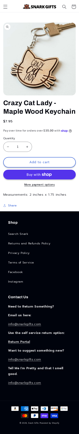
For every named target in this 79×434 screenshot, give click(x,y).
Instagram (15, 281)
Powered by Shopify (49, 423)
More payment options (39, 185)
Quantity (9, 138)
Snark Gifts (33, 423)
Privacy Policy (19, 253)
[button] (5, 6)
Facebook (15, 272)
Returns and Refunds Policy (29, 243)
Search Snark (18, 234)
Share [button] (12, 205)
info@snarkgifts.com (24, 324)
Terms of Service (21, 262)
